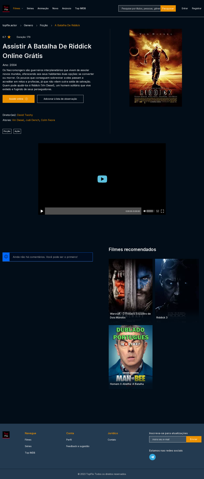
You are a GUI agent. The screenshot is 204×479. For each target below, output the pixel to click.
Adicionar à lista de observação (60, 98)
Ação (17, 131)
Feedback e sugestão (77, 446)
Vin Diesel (18, 120)
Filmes (16, 8)
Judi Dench (32, 120)
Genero (28, 25)
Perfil (69, 439)
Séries (30, 8)
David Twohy (25, 115)
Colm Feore (48, 120)
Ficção (44, 25)
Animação (43, 8)
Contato (112, 439)
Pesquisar (168, 8)
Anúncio (66, 8)
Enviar (193, 439)
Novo (55, 8)
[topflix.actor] (7, 8)
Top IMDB (80, 8)
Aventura (121, 307)
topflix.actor (10, 25)
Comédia (115, 378)
